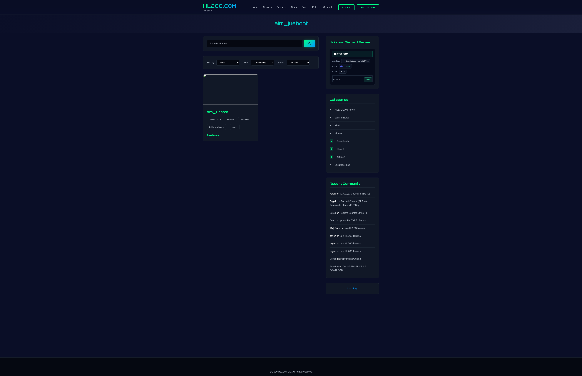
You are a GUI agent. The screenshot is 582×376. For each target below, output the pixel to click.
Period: (281, 62)
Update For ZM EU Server (352, 220)
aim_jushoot (217, 112)
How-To (341, 149)
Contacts (328, 7)
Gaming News (342, 117)
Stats (294, 7)
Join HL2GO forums (354, 228)
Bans (304, 7)
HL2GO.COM (219, 6)
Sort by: (211, 62)
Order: (246, 62)
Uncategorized (342, 164)
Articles (341, 157)
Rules (315, 7)
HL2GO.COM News (345, 109)
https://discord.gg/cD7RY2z (357, 61)
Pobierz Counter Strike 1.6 (354, 212)
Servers (267, 7)
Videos (338, 133)
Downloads (343, 141)
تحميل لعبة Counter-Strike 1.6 (355, 193)
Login (346, 7)
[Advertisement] (352, 325)
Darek (333, 212)
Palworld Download (350, 258)
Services (281, 7)
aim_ (234, 127)
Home (255, 7)
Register (368, 7)
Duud (332, 220)
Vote (368, 80)
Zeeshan (334, 266)
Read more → (214, 135)
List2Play (352, 288)
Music (338, 125)
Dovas (333, 258)
